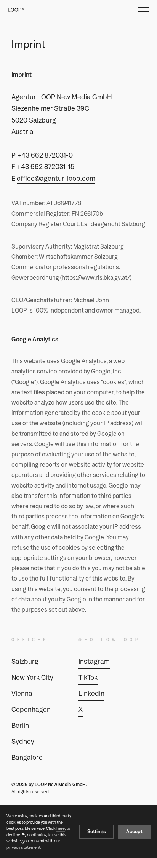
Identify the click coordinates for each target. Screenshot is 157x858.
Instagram (94, 661)
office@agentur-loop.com (56, 178)
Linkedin (91, 693)
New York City (41, 678)
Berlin (41, 726)
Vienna (41, 694)
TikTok (88, 677)
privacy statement (23, 847)
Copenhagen (41, 710)
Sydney (41, 742)
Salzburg (41, 662)
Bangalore (41, 758)
